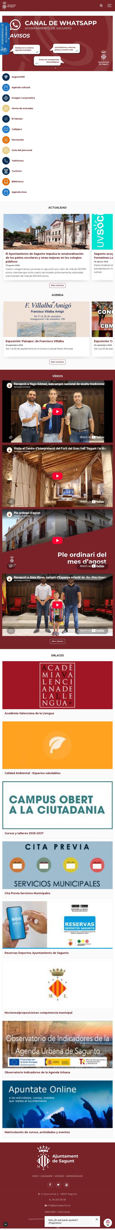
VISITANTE (59, 1176)
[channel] (57, 43)
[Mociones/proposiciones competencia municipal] (57, 985)
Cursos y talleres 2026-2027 (24, 833)
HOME (35, 1176)
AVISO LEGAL (64, 1212)
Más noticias (57, 285)
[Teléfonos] (6, 160)
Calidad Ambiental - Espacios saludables (32, 773)
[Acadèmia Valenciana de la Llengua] (57, 685)
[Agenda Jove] (6, 192)
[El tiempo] (6, 119)
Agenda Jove (19, 192)
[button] (55, 68)
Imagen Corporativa (23, 98)
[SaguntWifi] (6, 77)
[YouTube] (66, 1184)
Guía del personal (22, 150)
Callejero (17, 129)
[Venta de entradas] (6, 108)
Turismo (17, 171)
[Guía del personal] (6, 150)
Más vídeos (57, 641)
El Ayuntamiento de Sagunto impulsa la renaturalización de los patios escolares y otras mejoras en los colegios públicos (45, 257)
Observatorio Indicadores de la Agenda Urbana (37, 1072)
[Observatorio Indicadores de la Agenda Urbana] (57, 1044)
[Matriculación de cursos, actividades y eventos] (57, 1104)
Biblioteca (17, 181)
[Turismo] (6, 171)
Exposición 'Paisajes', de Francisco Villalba (35, 341)
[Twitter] (58, 1184)
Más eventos (57, 362)
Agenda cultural (21, 87)
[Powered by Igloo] (57, 1227)
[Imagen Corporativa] (6, 98)
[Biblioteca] (6, 181)
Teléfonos (18, 160)
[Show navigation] (110, 5)
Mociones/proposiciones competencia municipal (38, 1012)
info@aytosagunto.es (58, 1205)
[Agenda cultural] (6, 87)
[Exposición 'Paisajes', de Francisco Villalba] (46, 332)
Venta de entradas (22, 108)
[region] (57, 43)
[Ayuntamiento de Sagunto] (9, 5)
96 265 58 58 (59, 1199)
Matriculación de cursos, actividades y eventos (37, 1132)
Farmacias (18, 139)
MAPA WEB (50, 1212)
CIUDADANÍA (46, 1176)
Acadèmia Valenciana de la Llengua (29, 713)
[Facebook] (50, 1184)
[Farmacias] (6, 140)
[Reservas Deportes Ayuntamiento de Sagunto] (57, 925)
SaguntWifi (18, 77)
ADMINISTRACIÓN (74, 1176)
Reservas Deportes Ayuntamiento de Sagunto (37, 952)
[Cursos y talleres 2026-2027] (57, 805)
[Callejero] (6, 129)
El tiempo (17, 118)
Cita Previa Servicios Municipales (27, 893)
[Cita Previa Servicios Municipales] (57, 865)
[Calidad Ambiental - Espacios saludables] (57, 745)
